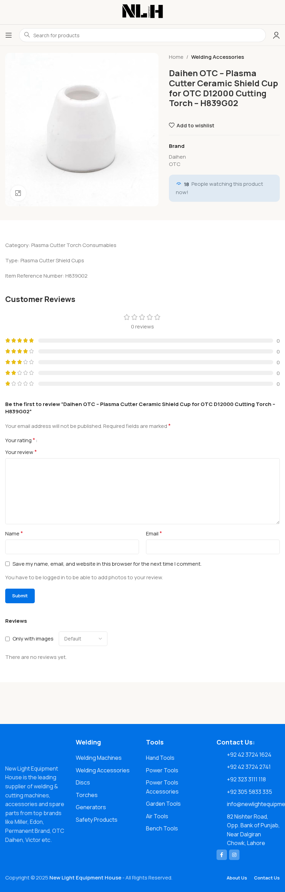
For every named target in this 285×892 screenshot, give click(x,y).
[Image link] (37, 747)
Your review (21, 452)
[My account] (276, 35)
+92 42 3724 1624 (249, 754)
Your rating (20, 440)
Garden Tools (163, 803)
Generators (91, 807)
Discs (83, 782)
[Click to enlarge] (18, 193)
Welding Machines (99, 758)
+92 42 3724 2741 (249, 767)
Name (14, 533)
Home (176, 57)
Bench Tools (162, 828)
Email (154, 533)
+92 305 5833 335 (249, 792)
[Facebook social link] (222, 855)
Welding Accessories (217, 57)
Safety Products (96, 819)
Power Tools (162, 770)
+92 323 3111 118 (246, 779)
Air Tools (157, 816)
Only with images (33, 638)
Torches (87, 795)
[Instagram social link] (234, 855)
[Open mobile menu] (9, 35)
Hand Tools (160, 758)
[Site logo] (142, 11)
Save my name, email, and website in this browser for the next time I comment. (107, 563)
